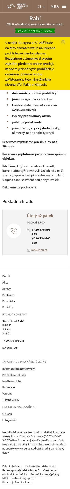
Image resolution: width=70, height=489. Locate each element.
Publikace (8, 295)
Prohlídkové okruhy (14, 375)
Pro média (8, 301)
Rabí (35, 18)
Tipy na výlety (10, 399)
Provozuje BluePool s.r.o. (17, 482)
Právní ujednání (12, 466)
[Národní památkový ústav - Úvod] (17, 6)
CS (40, 6)
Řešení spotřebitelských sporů (21, 470)
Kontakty (7, 307)
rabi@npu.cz (39, 250)
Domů (6, 276)
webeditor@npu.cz (22, 478)
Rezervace (8, 387)
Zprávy (6, 288)
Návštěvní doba (11, 381)
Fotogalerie (9, 420)
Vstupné (7, 393)
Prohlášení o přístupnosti (40, 466)
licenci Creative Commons (27, 436)
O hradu (7, 414)
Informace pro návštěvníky (18, 368)
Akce (5, 282)
